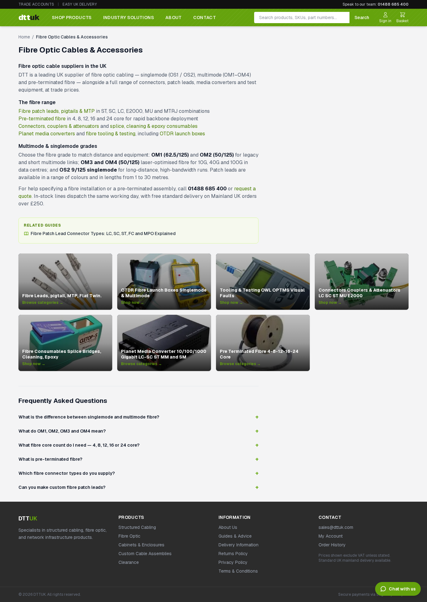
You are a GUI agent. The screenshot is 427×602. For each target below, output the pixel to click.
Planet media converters (46, 133)
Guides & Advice (235, 536)
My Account (331, 536)
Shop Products (72, 17)
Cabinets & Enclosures (141, 545)
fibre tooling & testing (110, 133)
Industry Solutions (128, 17)
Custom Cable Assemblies (145, 553)
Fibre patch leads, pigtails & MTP (56, 111)
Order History (332, 545)
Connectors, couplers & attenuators (58, 126)
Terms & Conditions (238, 571)
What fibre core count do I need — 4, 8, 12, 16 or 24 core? (138, 445)
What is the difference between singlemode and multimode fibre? (138, 417)
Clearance (128, 562)
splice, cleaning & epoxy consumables (154, 126)
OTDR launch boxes (182, 133)
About (173, 17)
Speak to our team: (376, 4)
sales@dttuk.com (336, 527)
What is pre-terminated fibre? (138, 459)
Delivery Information (239, 545)
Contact (204, 17)
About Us (228, 527)
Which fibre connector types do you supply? (138, 473)
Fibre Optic (129, 536)
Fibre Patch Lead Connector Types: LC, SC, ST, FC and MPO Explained (103, 233)
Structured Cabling (137, 527)
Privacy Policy (233, 562)
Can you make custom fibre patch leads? (138, 487)
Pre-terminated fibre (42, 118)
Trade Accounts (36, 4)
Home (24, 37)
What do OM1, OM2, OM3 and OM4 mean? (138, 431)
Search (361, 17)
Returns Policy (233, 553)
